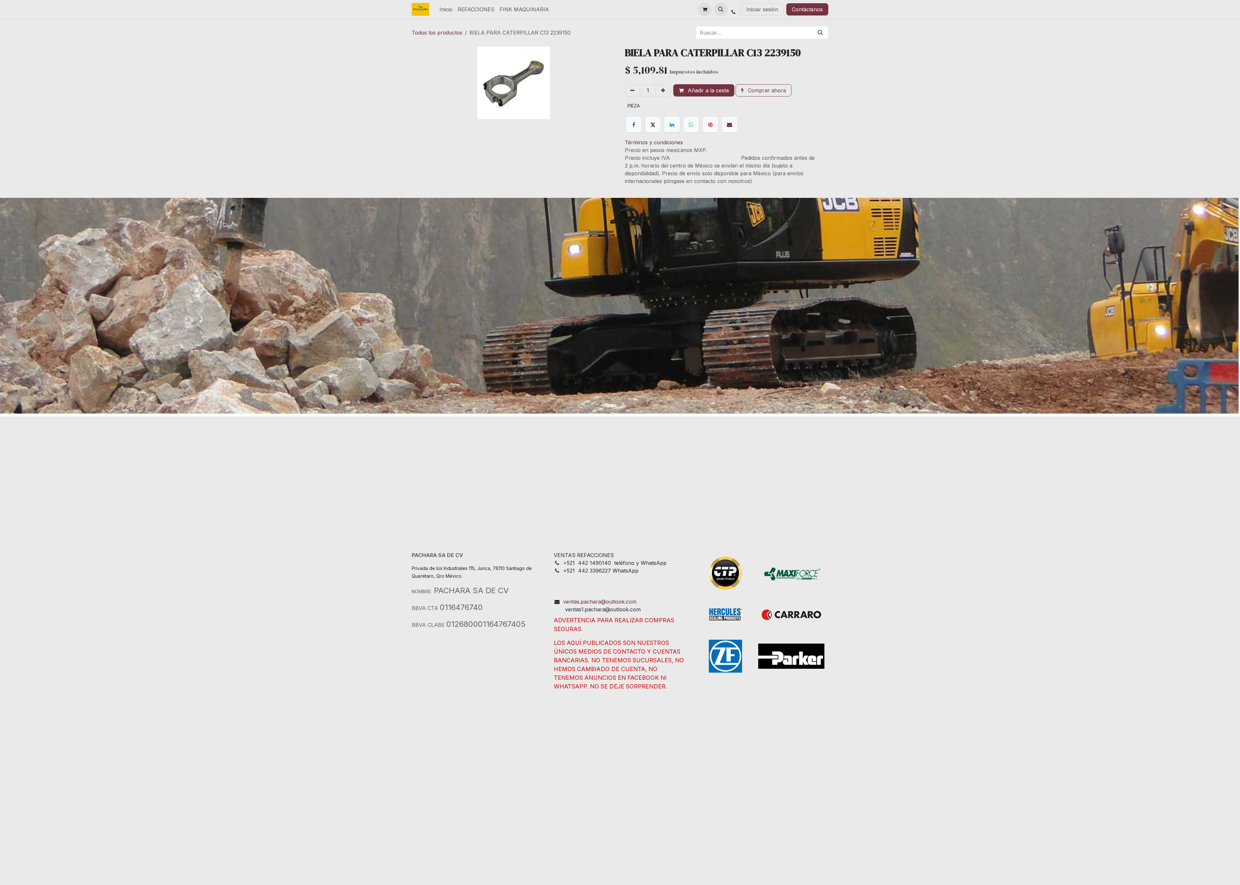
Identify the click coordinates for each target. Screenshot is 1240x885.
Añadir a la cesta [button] (707, 90)
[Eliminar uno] (632, 90)
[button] (721, 9)
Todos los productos (437, 32)
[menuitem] (446, 9)
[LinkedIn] (672, 124)
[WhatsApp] (691, 124)
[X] (653, 124)
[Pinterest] (710, 124)
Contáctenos (807, 9)
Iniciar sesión (762, 9)
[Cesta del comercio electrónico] (704, 9)
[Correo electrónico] (729, 124)
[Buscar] (820, 32)
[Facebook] (633, 124)
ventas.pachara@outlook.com (599, 601)
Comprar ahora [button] (766, 90)
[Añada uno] (663, 90)
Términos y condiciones (654, 142)
